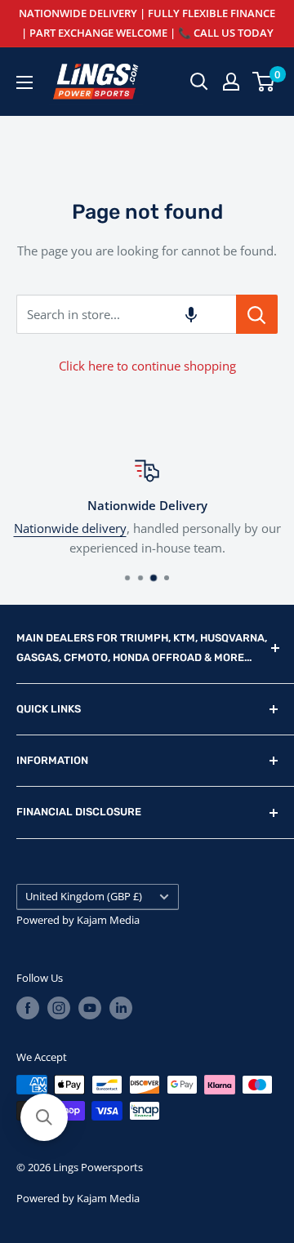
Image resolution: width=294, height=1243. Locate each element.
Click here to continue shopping (147, 365)
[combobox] (126, 314)
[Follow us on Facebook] (27, 1008)
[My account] (231, 82)
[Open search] (199, 82)
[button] (191, 314)
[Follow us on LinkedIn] (120, 1008)
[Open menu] (24, 82)
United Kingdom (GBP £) (83, 896)
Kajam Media (108, 919)
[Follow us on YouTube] (89, 1008)
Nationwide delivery (70, 528)
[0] (264, 81)
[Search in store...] (257, 314)
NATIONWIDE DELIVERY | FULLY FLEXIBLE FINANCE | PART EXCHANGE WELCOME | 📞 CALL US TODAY (147, 23)
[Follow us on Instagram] (58, 1008)
